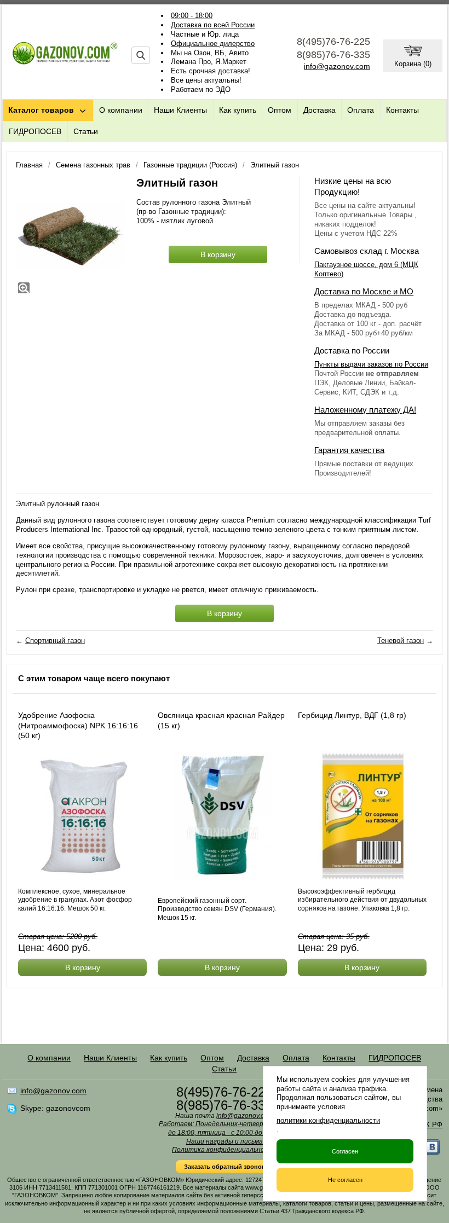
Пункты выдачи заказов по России (371, 364)
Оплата (360, 110)
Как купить (237, 110)
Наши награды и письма (224, 1141)
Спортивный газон (55, 640)
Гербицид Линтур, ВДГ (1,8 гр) (352, 715)
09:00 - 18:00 (191, 15)
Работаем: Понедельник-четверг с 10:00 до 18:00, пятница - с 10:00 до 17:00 (224, 1128)
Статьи (85, 131)
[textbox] (140, 55)
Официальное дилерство (213, 43)
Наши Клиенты (180, 110)
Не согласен (345, 1179)
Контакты (402, 110)
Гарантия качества (349, 450)
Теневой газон (400, 640)
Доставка (319, 110)
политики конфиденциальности (328, 1120)
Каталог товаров (41, 110)
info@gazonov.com (337, 66)
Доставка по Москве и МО (363, 291)
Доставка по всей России (213, 25)
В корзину (217, 254)
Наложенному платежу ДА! (365, 409)
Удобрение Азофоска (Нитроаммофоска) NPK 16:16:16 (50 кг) (78, 725)
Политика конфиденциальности (224, 1150)
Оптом (279, 110)
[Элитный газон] (70, 236)
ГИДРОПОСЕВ (35, 131)
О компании (120, 110)
